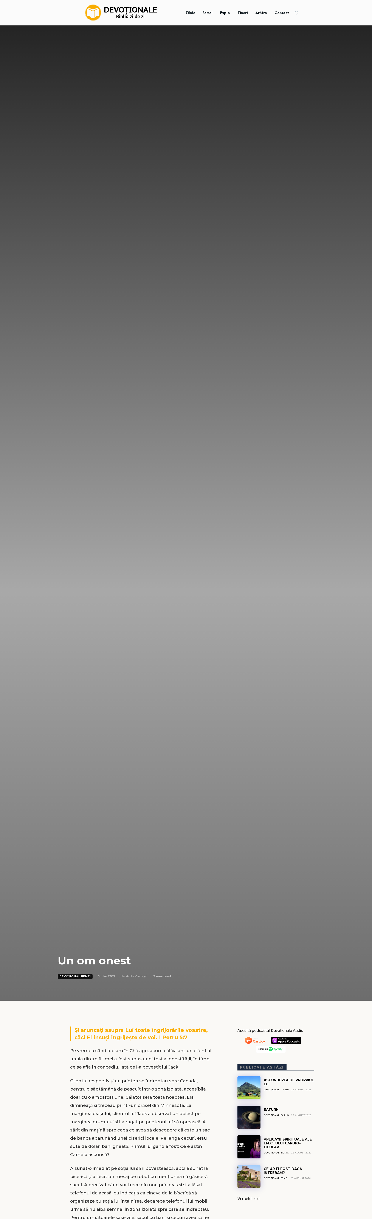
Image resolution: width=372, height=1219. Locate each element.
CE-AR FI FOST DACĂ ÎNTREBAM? (283, 1171)
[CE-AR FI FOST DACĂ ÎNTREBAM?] (248, 1176)
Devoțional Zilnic (276, 1152)
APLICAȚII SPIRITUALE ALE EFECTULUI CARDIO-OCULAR (288, 1143)
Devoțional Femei (75, 976)
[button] (296, 12)
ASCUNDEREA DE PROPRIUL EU (289, 1082)
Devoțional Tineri (276, 1089)
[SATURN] (248, 1117)
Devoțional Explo (276, 1115)
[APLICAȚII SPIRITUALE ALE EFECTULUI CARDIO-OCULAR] (248, 1146)
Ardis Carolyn (136, 976)
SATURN (271, 1110)
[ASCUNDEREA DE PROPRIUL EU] (248, 1087)
